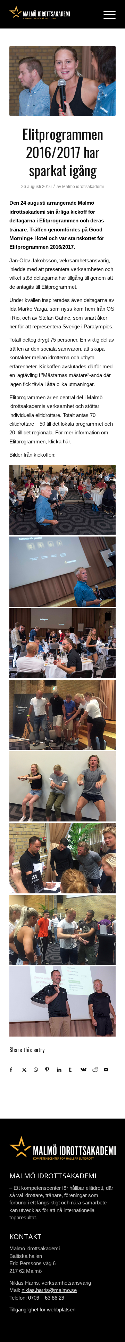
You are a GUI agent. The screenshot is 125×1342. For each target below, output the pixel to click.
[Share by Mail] (109, 1069)
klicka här (59, 441)
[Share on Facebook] (16, 1069)
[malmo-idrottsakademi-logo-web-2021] (51, 14)
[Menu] (106, 14)
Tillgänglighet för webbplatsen (42, 1309)
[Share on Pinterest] (51, 1069)
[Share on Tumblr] (74, 1069)
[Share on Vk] (86, 1069)
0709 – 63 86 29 (46, 1298)
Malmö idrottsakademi (83, 186)
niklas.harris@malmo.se (49, 1290)
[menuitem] (106, 14)
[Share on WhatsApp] (39, 1069)
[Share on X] (27, 1069)
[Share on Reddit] (97, 1069)
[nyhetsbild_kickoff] (62, 81)
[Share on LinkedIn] (62, 1069)
